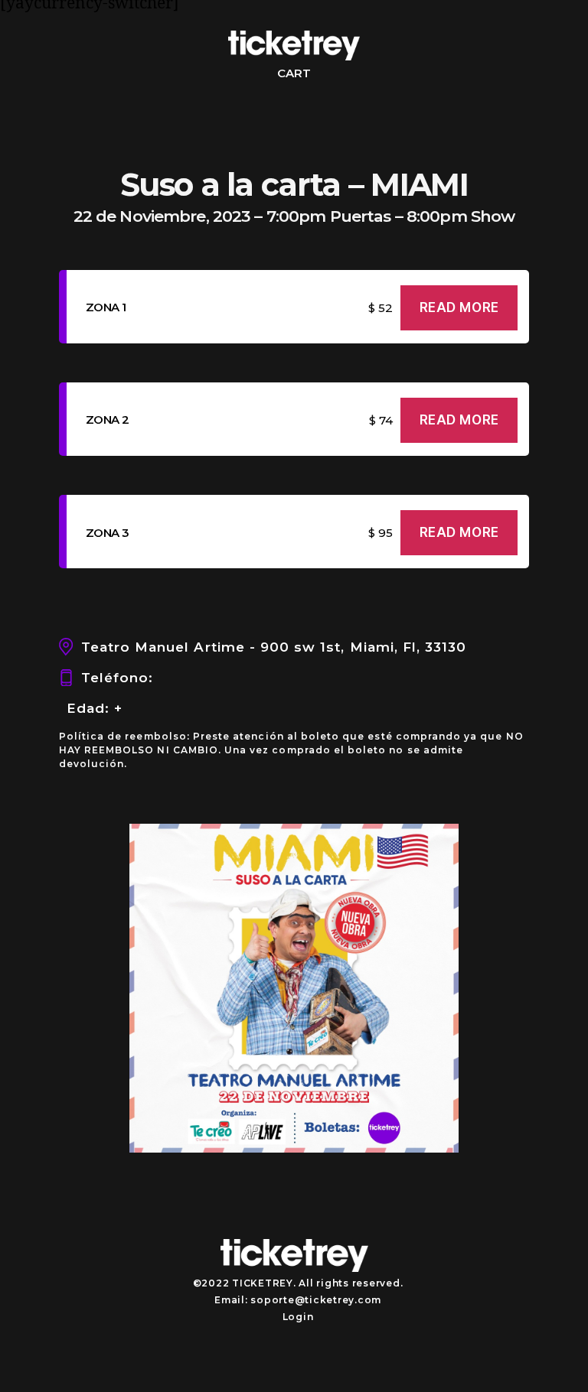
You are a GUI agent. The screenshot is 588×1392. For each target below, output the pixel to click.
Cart (294, 73)
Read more (459, 307)
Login (298, 1316)
